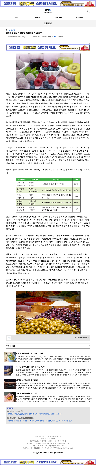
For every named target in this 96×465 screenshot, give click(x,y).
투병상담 (58, 17)
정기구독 (79, 17)
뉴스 (16, 17)
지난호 (37, 17)
